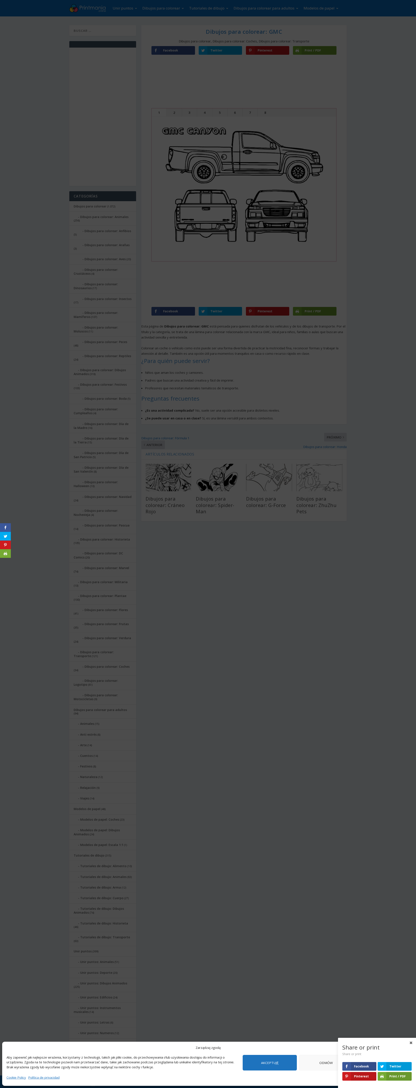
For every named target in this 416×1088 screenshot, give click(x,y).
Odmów (326, 1063)
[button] (407, 1048)
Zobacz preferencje (382, 1063)
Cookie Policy (16, 1077)
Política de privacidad (44, 1077)
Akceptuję (269, 1063)
